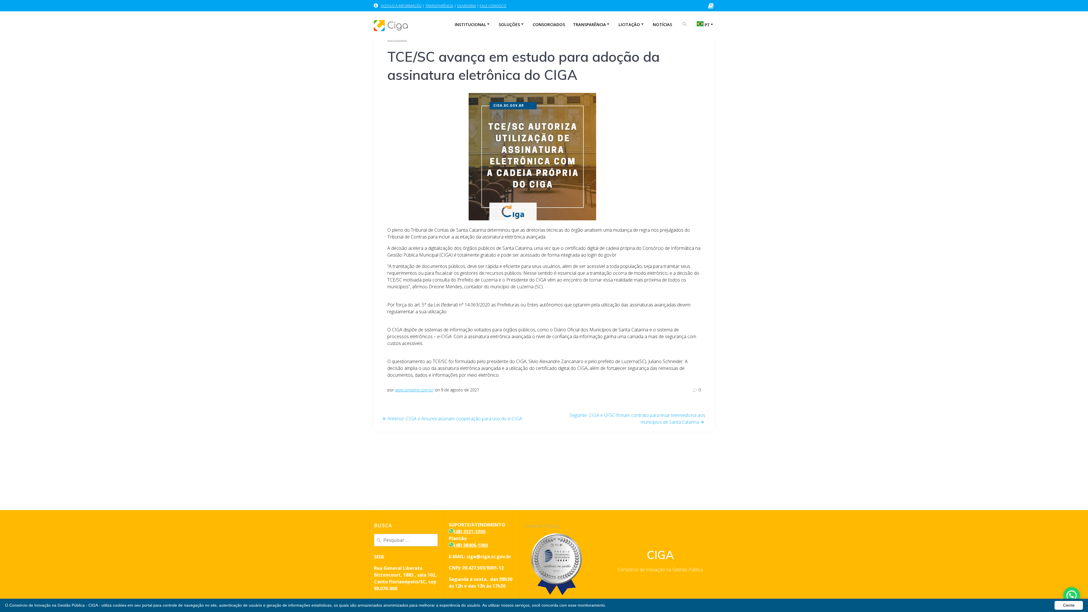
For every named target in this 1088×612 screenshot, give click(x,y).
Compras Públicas (542, 526)
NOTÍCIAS (662, 24)
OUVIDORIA (466, 5)
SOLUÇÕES (509, 24)
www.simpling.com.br (414, 390)
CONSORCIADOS (549, 24)
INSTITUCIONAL (470, 24)
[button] (1071, 595)
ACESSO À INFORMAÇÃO (401, 5)
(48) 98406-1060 (471, 545)
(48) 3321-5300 (469, 531)
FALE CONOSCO (493, 5)
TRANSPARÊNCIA (439, 5)
